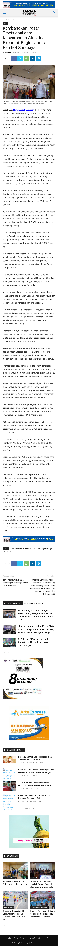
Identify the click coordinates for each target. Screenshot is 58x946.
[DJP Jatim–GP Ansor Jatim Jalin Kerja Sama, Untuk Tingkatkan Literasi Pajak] (9, 642)
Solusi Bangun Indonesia (39, 907)
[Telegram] (38, 58)
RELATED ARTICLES (12, 603)
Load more (28, 808)
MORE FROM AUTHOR (33, 603)
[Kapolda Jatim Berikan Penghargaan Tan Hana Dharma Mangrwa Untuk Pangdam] (9, 779)
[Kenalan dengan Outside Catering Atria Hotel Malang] (15, 870)
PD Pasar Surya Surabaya (43, 549)
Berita (12, 19)
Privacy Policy (19, 938)
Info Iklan (49, 938)
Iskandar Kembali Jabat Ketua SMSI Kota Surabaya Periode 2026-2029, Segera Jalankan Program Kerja (36, 629)
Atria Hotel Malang (10, 878)
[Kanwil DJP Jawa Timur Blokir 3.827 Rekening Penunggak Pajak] (9, 804)
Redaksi (8, 52)
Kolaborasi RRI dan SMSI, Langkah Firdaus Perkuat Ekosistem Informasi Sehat (42, 884)
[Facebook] (14, 58)
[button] (4, 12)
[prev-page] (4, 652)
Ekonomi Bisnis (9, 907)
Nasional (34, 878)
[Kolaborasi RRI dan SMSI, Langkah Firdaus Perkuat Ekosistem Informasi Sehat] (42, 870)
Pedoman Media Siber (35, 938)
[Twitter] (20, 58)
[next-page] (8, 652)
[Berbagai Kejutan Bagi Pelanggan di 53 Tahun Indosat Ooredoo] (9, 759)
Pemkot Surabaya (10, 552)
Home (5, 19)
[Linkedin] (32, 58)
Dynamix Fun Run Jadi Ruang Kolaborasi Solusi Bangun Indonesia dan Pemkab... (42, 914)
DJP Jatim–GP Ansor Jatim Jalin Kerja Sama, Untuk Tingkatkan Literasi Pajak (34, 642)
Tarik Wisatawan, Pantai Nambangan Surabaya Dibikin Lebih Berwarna (15, 583)
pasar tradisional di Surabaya (21, 549)
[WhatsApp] (26, 58)
